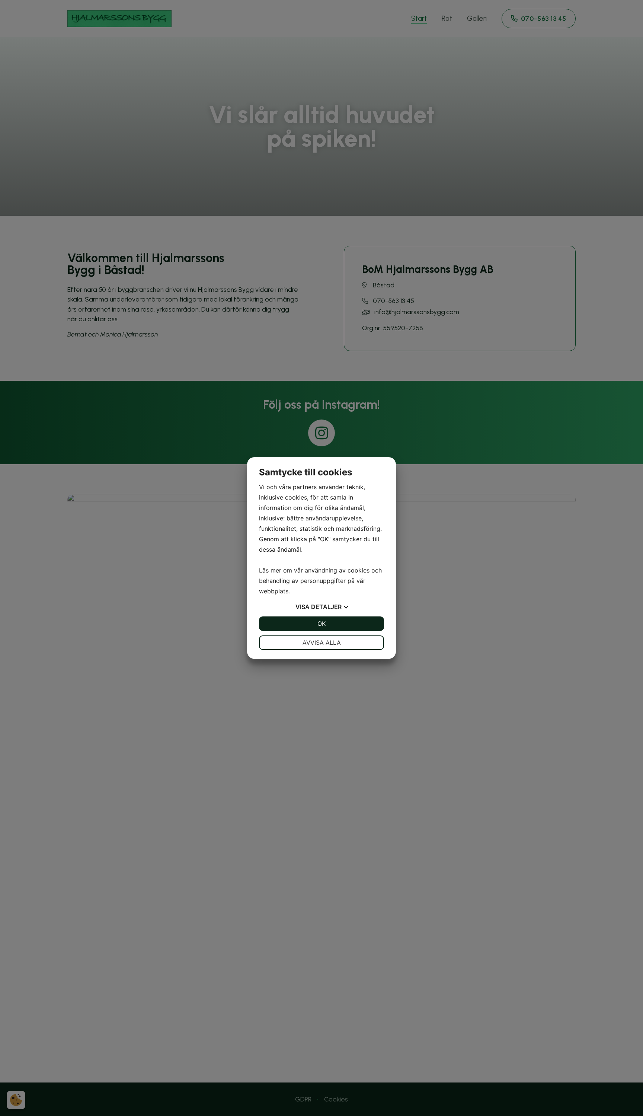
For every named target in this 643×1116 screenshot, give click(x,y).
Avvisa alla (322, 642)
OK (321, 623)
